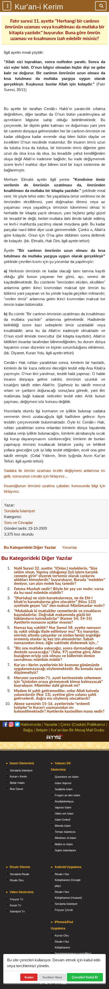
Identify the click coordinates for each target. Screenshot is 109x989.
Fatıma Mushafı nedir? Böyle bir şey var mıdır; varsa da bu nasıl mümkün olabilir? (59, 590)
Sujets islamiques (65, 850)
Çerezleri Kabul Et (85, 977)
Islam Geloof (62, 819)
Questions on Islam (67, 776)
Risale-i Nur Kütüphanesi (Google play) (68, 880)
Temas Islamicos (65, 831)
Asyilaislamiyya (64, 801)
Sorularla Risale (19, 874)
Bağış (28, 730)
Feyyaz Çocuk (64, 909)
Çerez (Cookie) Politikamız (83, 724)
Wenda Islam (63, 825)
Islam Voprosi (63, 783)
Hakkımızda (31, 724)
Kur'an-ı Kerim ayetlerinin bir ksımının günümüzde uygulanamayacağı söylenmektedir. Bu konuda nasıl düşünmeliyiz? (58, 668)
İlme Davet (16, 788)
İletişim (42, 730)
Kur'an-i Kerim (39, 7)
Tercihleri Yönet (52, 977)
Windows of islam (65, 837)
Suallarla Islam (63, 789)
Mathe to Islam (64, 844)
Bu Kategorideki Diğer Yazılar (30, 547)
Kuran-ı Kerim (18, 776)
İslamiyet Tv (17, 911)
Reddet (29, 977)
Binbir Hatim (17, 782)
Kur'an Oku (62, 935)
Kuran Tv (15, 905)
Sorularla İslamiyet (19, 511)
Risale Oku (17, 880)
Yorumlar (69, 547)
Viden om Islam (64, 813)
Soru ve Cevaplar (18, 522)
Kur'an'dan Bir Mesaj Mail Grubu (77, 730)
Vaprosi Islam (63, 807)
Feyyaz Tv (16, 899)
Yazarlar (51, 724)
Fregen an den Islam (67, 795)
